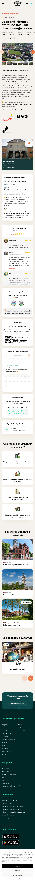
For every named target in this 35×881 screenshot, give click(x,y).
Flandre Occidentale (8, 739)
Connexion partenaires (9, 821)
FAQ (3, 777)
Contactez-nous (7, 803)
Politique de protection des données (13, 812)
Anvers (4, 728)
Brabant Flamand (7, 731)
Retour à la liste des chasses (11, 13)
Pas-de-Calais (22, 731)
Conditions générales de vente (11, 809)
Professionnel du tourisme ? (11, 786)
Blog (3, 780)
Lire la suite (12, 268)
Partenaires (5, 783)
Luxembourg (6, 751)
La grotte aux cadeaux (9, 774)
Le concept (5, 768)
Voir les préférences (17, 875)
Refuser (17, 870)
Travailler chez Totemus (9, 800)
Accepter (17, 866)
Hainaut (4, 742)
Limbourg (5, 748)
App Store (16, 341)
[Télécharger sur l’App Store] (27, 3)
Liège (3, 745)
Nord (19, 728)
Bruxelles (5, 737)
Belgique (5, 725)
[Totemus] (17, 3)
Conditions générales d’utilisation (12, 806)
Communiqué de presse (9, 818)
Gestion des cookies (16, 878)
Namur (4, 754)
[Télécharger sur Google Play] (31, 3)
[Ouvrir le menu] (3, 3)
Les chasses (6, 771)
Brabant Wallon (7, 734)
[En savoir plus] (14, 303)
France (20, 725)
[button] (17, 553)
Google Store (23, 341)
